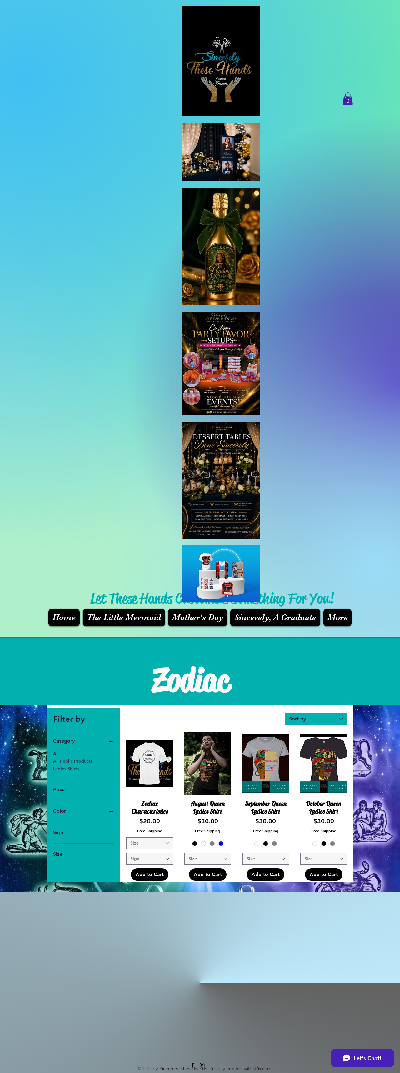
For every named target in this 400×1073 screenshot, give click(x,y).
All (56, 753)
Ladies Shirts (66, 768)
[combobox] (316, 719)
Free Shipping (149, 830)
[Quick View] (149, 763)
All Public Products (72, 761)
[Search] (346, 99)
